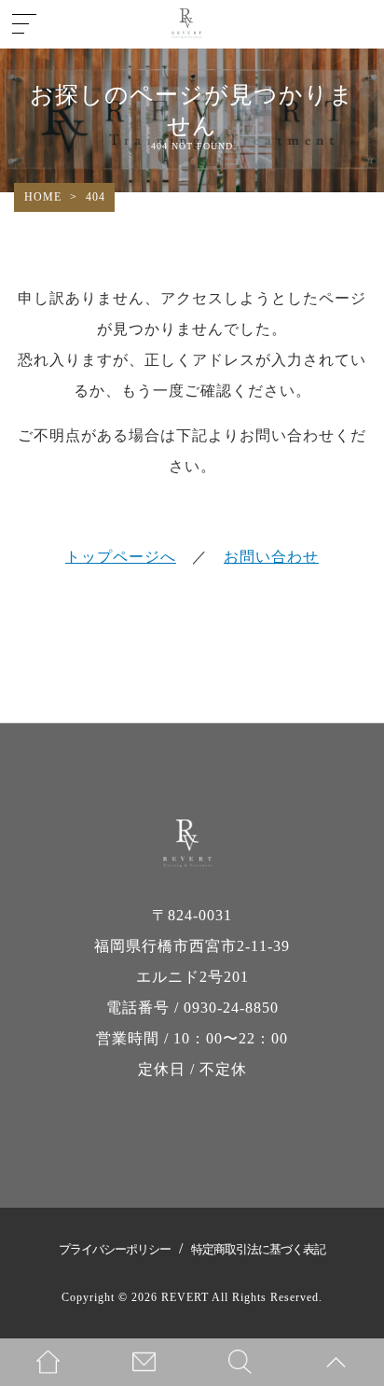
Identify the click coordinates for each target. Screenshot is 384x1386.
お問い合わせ (271, 557)
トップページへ (120, 557)
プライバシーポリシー (115, 1249)
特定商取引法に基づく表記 (258, 1249)
